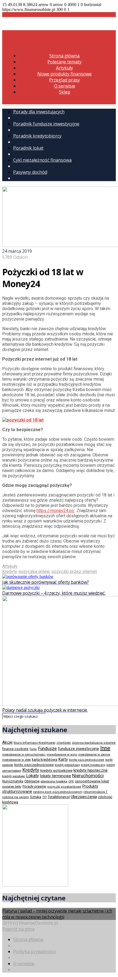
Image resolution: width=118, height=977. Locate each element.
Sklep (64, 92)
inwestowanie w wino (62, 754)
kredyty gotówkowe (56, 770)
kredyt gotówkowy (67, 765)
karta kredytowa (44, 759)
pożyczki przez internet (74, 571)
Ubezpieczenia (84, 796)
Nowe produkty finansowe (64, 74)
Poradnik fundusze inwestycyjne (46, 124)
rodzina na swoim (15, 797)
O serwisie (64, 86)
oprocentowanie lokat (92, 781)
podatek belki (11, 786)
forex (33, 749)
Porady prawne (34, 786)
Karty (63, 759)
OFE (71, 781)
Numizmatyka (12, 781)
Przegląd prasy (64, 80)
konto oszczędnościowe (34, 765)
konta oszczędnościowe (86, 760)
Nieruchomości (88, 775)
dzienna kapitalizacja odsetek (94, 743)
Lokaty (32, 775)
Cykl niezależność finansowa (42, 160)
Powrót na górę (18, 929)
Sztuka (35, 797)
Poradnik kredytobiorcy (37, 136)
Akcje (7, 742)
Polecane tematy (64, 62)
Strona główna (64, 56)
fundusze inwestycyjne (78, 748)
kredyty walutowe (13, 776)
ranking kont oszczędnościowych (57, 792)
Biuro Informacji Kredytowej (34, 743)
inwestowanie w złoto (16, 760)
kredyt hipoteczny (93, 765)
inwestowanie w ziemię (94, 754)
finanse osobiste (15, 749)
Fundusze (47, 748)
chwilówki (64, 743)
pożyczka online (34, 571)
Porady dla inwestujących (38, 112)
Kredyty (9, 571)
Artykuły (64, 68)
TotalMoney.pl (59, 797)
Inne (105, 748)
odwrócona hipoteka (54, 781)
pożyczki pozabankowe (64, 786)
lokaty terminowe (55, 775)
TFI (44, 797)
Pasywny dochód (30, 172)
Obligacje (32, 781)
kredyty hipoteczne (91, 770)
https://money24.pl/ (55, 510)
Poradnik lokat (28, 148)
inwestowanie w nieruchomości (24, 754)
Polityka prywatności (34, 951)
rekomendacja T (95, 792)
